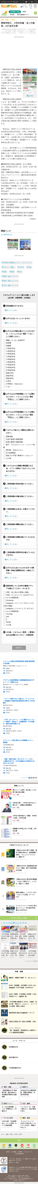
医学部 (24, 11)
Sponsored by (24, 777)
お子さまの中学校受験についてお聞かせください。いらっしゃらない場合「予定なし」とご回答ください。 (20, 414)
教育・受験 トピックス (11, 281)
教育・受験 (7, 1087)
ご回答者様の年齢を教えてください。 (20, 496)
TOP (19, 1140)
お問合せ (8, 1151)
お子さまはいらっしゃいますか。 (18, 318)
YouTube (22, 1147)
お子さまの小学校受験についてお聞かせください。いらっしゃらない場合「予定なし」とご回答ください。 (20, 396)
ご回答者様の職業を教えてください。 (20, 524)
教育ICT (25, 1087)
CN (26, 7)
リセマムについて (28, 1151)
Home (4, 1147)
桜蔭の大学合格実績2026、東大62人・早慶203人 (32, 938)
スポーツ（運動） (9, 267)
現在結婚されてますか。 (15, 306)
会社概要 (20, 1151)
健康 (12, 272)
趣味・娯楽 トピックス (11, 276)
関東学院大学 (7, 234)
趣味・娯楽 (26, 1117)
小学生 (22, 267)
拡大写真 (31, 95)
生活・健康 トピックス (11, 285)
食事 (5, 272)
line (34, 1147)
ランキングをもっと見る (19, 918)
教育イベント (8, 1103)
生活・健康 (26, 1103)
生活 (20, 272)
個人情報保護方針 (20, 1153)
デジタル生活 (8, 1117)
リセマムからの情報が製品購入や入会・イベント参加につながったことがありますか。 (20, 468)
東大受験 (12, 14)
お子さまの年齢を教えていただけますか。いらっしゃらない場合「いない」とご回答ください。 (20, 333)
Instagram (28, 1147)
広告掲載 (14, 1151)
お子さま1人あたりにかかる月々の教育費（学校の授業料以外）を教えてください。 (20, 570)
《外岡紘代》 (33, 219)
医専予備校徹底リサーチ (23, 14)
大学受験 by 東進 (15, 11)
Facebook (10, 1147)
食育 (30, 267)
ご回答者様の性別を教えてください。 (20, 484)
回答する (19, 648)
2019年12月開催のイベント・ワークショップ (18, 262)
